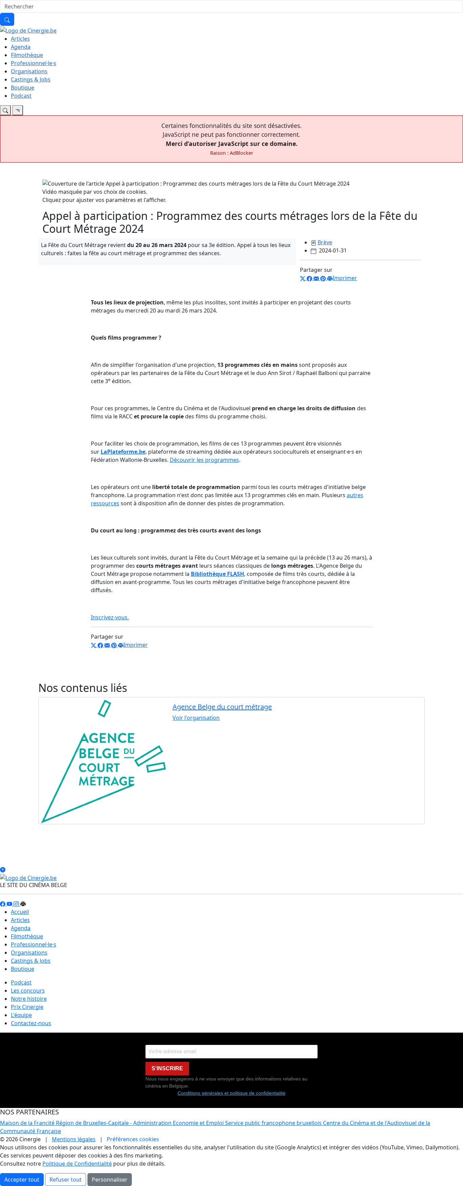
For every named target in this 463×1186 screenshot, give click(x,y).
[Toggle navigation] (5, 110)
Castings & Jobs (31, 79)
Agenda (21, 47)
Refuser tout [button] (65, 1179)
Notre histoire (29, 998)
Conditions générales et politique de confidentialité (231, 1093)
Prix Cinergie (27, 1007)
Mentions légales (74, 1139)
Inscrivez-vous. (110, 617)
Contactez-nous (31, 1023)
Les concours (28, 990)
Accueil (20, 912)
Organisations (29, 71)
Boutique (22, 87)
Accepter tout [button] (21, 1179)
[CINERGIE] (28, 30)
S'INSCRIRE (167, 1068)
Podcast (21, 95)
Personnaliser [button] (109, 1179)
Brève (325, 242)
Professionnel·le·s (33, 63)
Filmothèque (27, 55)
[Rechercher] (7, 19)
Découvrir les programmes (204, 460)
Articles (20, 38)
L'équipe (21, 1015)
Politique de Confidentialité (77, 1163)
